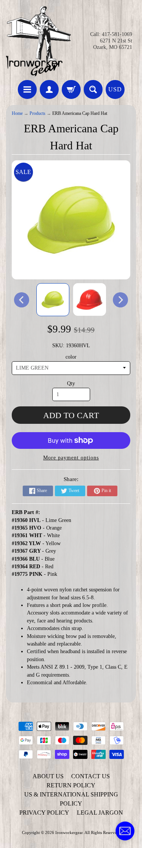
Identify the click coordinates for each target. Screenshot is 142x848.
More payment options (71, 458)
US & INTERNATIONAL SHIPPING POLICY (71, 799)
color (71, 357)
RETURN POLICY (71, 785)
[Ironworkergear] (38, 41)
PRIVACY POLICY (44, 812)
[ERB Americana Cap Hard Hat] (52, 299)
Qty (71, 383)
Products (37, 113)
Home (17, 113)
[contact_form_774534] (124, 830)
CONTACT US (90, 776)
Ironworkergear (69, 832)
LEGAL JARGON (100, 812)
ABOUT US (48, 776)
